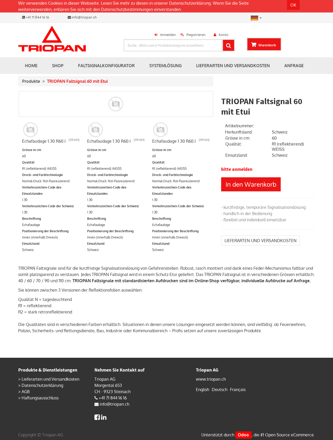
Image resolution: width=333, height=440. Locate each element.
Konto (223, 35)
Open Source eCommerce (289, 434)
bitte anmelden (236, 169)
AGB (26, 391)
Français (238, 389)
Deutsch (219, 389)
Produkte (31, 81)
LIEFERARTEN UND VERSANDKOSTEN (261, 240)
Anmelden (168, 35)
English (202, 389)
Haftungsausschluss (40, 397)
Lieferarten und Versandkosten (50, 379)
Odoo (243, 434)
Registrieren (196, 35)
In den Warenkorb (251, 184)
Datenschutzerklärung (190, 3)
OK (293, 5)
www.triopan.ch (211, 379)
